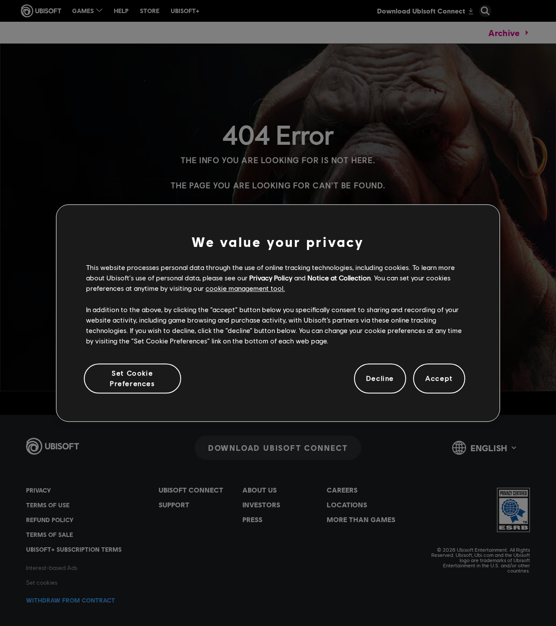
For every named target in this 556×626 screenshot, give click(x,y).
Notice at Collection (339, 277)
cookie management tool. (245, 288)
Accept (439, 378)
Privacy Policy (270, 277)
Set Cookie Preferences (132, 378)
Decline (380, 378)
